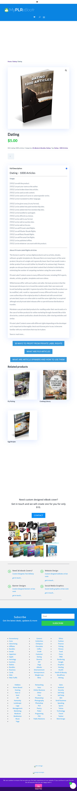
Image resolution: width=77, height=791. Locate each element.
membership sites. (38, 207)
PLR (39, 706)
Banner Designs (19, 585)
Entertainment (39, 670)
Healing (61, 667)
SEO (60, 698)
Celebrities (39, 641)
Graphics (61, 665)
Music (18, 719)
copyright (25, 289)
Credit (39, 651)
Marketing (17, 711)
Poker (39, 711)
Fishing (60, 646)
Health (60, 670)
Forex (61, 654)
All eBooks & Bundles (39, 148)
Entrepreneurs (39, 672)
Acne (11, 641)
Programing (39, 714)
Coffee (39, 649)
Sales (61, 685)
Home (10, 61)
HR (18, 698)
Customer (39, 654)
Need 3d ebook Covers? (22, 570)
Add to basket (25, 156)
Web (10, 675)
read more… (20, 334)
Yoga (17, 721)
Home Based (17, 687)
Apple (11, 657)
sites (32, 222)
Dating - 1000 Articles (61, 148)
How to (17, 693)
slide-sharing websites (55, 315)
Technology (61, 711)
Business (12, 670)
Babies (11, 665)
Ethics (61, 638)
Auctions (12, 662)
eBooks (39, 667)
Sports (61, 706)
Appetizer (12, 654)
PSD (39, 716)
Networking (39, 685)
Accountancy (13, 638)
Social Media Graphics (54, 585)
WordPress (61, 675)
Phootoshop (39, 698)
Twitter (60, 716)
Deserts (39, 659)
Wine (39, 678)
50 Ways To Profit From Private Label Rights (38, 343)
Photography (39, 700)
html (17, 695)
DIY (39, 662)
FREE (61, 657)
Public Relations (39, 719)
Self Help (61, 693)
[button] (66, 70)
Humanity (17, 700)
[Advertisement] (38, 43)
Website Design (51, 570)
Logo (17, 706)
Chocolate (39, 646)
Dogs (39, 665)
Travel (61, 714)
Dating (15, 61)
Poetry (39, 708)
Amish (11, 651)
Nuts (39, 687)
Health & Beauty (61, 672)
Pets (39, 695)
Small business (61, 700)
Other (39, 693)
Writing (60, 678)
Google (60, 662)
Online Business (39, 690)
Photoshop (39, 703)
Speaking (61, 703)
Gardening (61, 659)
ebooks (57, 255)
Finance (61, 644)
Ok (38, 786)
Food (61, 651)
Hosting (17, 690)
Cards (11, 672)
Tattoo (61, 708)
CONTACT (38, 515)
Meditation (18, 716)
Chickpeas (39, 644)
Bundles (12, 649)
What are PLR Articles (38, 351)
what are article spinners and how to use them (38, 359)
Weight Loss (39, 675)
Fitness (60, 649)
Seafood (61, 687)
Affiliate (12, 646)
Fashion (61, 641)
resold (25, 292)
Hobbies (17, 685)
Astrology (12, 659)
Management (17, 708)
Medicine (17, 714)
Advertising (13, 644)
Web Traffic (13, 678)
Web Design (61, 719)
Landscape (17, 703)
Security (61, 690)
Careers (39, 638)
